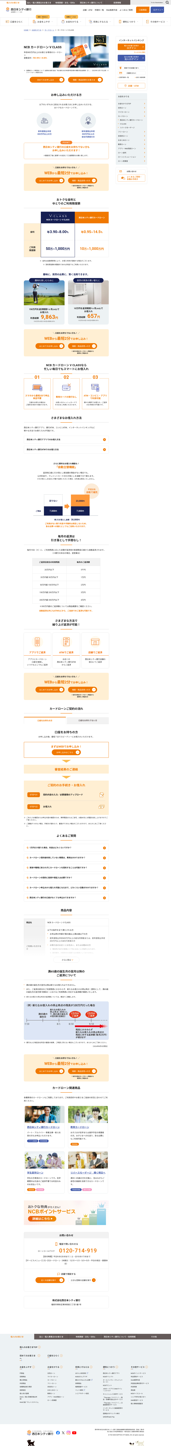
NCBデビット (107, 1385)
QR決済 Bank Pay (108, 1417)
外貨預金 (23, 1383)
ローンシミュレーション (127, 157)
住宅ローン (122, 108)
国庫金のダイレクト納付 (111, 1413)
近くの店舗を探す (48, 1280)
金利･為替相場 (140, 77)
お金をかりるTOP (124, 104)
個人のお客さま (13, 3)
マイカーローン (123, 112)
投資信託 (23, 1390)
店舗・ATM (87, 10)
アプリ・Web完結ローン (127, 148)
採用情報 (117, 3)
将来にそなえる (82, 1367)
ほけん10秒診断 (80, 1373)
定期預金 (23, 1377)
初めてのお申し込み (45, 80)
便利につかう (109, 1367)
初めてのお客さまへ (131, 68)
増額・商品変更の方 (81, 181)
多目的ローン (123, 136)
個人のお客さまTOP (28, 1347)
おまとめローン (123, 140)
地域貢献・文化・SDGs (65, 3)
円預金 (22, 1373)
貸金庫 (133, 1390)
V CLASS (123, 124)
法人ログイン (131, 58)
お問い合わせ (131, 171)
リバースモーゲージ (127, 128)
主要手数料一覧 (124, 77)
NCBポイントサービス (138, 1373)
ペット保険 (79, 1390)
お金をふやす (26, 1367)
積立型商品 (23, 1380)
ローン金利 (122, 153)
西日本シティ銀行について (91, 3)
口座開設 (143, 10)
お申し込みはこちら (64, 752)
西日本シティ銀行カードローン (131, 120)
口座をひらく (16, 22)
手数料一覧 (99, 10)
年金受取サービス (137, 1377)
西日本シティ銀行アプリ (111, 1373)
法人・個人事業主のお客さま (39, 3)
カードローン (123, 116)
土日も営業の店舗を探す (81, 1280)
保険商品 (78, 1383)
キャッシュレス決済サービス (113, 1394)
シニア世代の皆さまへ (138, 1397)
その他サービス (138, 1367)
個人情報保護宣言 (137, 1404)
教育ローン (122, 144)
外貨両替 (134, 1387)
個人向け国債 (24, 1393)
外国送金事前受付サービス (140, 1383)
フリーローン (123, 132)
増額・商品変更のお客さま (84, 80)
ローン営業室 (123, 161)
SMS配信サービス (137, 1400)
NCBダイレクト (108, 1377)
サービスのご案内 (139, 52)
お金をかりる (53, 1367)
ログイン (131, 47)
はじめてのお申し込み (48, 181)
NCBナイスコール (137, 1393)
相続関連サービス (81, 1387)
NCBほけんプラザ (81, 1377)
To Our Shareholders (157, 2)
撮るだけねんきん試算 (82, 1380)
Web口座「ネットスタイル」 (29, 1402)
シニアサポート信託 (82, 1393)
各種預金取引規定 (26, 1387)
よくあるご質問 (126, 10)
